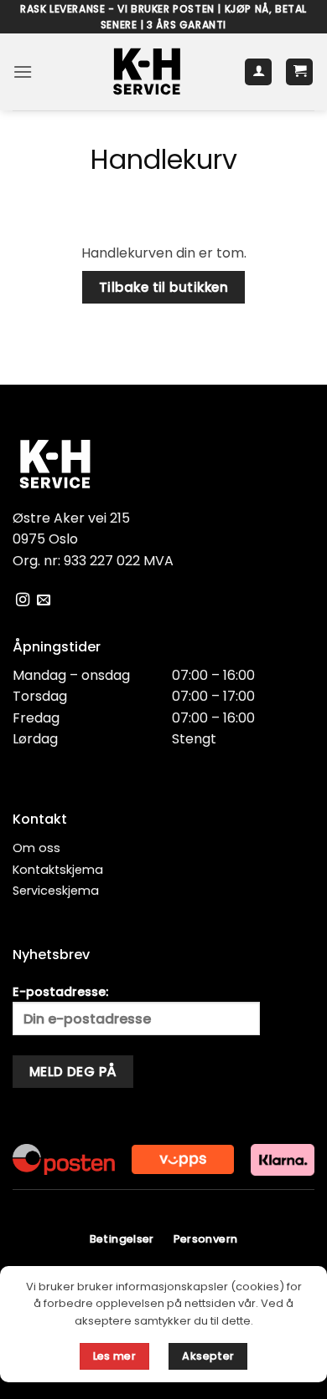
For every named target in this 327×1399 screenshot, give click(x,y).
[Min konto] (258, 72)
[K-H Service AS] (147, 71)
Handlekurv (164, 160)
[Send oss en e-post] (43, 600)
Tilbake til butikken (163, 287)
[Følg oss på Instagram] (22, 600)
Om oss (36, 848)
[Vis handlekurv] (299, 72)
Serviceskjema (56, 890)
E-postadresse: (60, 991)
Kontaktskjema (58, 869)
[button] (23, 71)
